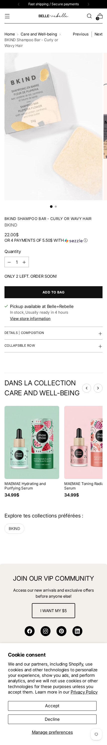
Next (99, 34)
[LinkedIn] (77, 631)
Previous (81, 34)
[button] (53, 240)
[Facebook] (30, 631)
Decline (52, 719)
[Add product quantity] (24, 262)
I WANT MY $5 (53, 610)
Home (9, 34)
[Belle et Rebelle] (53, 16)
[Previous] (18, 4)
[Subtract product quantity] (9, 262)
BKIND (10, 225)
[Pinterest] (61, 631)
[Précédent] (86, 388)
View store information (30, 318)
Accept (52, 705)
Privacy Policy (84, 692)
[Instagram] (46, 631)
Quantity (12, 251)
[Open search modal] (89, 16)
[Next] (88, 4)
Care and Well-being (39, 34)
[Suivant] (98, 388)
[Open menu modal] (7, 16)
